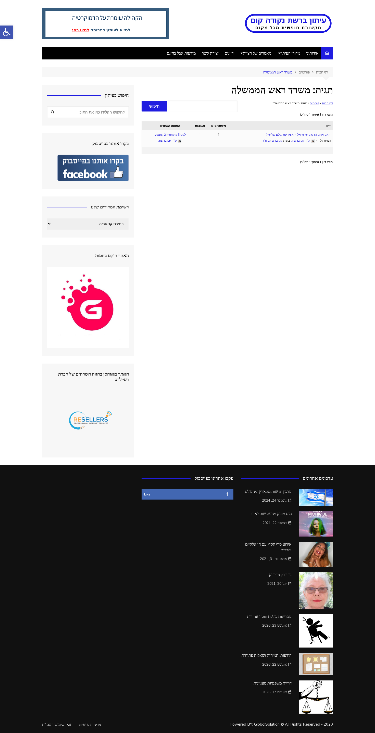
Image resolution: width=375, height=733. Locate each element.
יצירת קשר (210, 53)
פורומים (314, 103)
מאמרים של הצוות (257, 53)
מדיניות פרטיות (90, 725)
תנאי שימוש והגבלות (57, 725)
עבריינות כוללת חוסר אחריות (269, 616)
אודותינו (312, 53)
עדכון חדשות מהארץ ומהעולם (268, 491)
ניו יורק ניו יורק (280, 574)
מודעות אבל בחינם (181, 53)
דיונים (229, 53)
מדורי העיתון (290, 53)
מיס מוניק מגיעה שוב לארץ (271, 513)
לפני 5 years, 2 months (170, 134)
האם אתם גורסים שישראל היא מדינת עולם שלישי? (298, 134)
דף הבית (327, 103)
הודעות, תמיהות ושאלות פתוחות (267, 655)
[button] (6, 32)
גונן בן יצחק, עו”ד (272, 140)
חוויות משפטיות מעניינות (273, 683)
